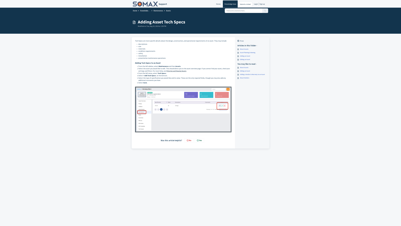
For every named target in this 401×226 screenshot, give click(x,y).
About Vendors (244, 78)
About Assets (244, 49)
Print (242, 41)
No (190, 140)
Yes (200, 140)
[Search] (265, 10)
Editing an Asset (245, 59)
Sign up (262, 4)
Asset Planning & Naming (247, 52)
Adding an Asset (245, 56)
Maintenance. (158, 10)
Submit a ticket (245, 4)
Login (256, 4)
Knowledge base (230, 4)
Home (218, 4)
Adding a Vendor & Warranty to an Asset (252, 74)
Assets (168, 10)
